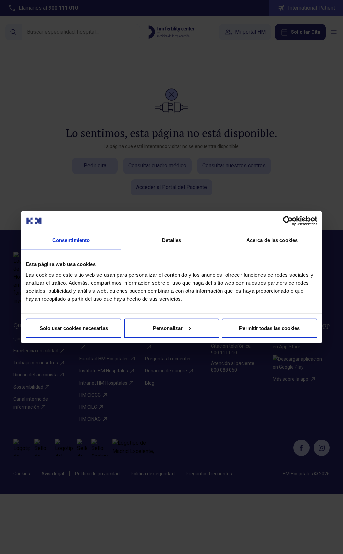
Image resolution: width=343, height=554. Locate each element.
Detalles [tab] (171, 240)
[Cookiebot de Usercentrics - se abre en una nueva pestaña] (288, 221)
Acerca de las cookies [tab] (272, 240)
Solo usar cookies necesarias (74, 328)
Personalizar (168, 328)
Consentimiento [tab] (71, 240)
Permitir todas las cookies (269, 328)
